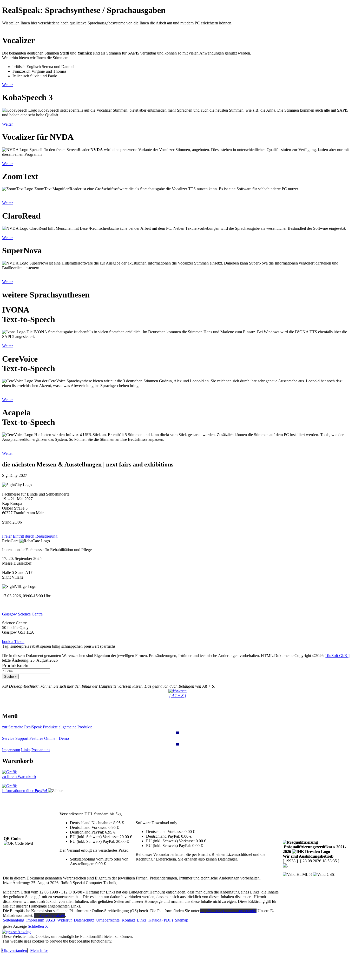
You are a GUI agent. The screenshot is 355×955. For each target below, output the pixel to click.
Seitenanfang (13, 920)
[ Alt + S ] (177, 695)
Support (21, 738)
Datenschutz (84, 920)
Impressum (11, 750)
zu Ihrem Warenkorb (19, 776)
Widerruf (64, 920)
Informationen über (24, 790)
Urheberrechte (108, 920)
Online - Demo (56, 738)
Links (25, 750)
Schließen (36, 926)
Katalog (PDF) (160, 920)
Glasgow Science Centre (22, 614)
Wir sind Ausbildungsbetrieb (308, 856)
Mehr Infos (39, 950)
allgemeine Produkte (75, 727)
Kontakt (128, 920)
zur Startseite (12, 727)
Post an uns (40, 750)
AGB (50, 920)
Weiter (7, 85)
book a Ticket (13, 641)
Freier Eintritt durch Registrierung (29, 536)
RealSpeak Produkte (41, 727)
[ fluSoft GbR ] (337, 655)
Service (8, 738)
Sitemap (181, 920)
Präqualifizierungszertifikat (314, 849)
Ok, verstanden (14, 950)
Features (36, 738)
